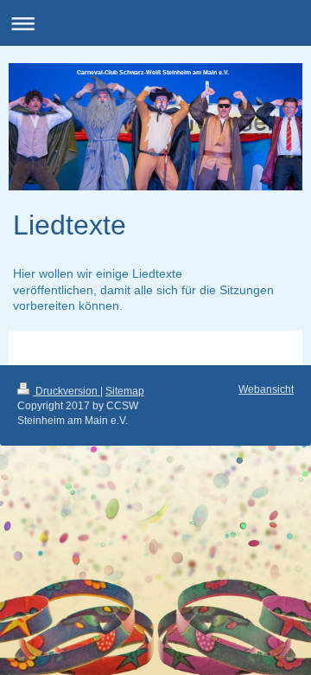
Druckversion (66, 391)
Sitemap (124, 391)
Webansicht (266, 389)
